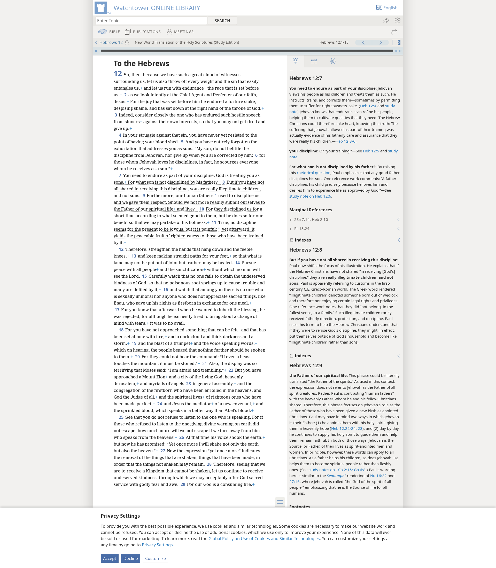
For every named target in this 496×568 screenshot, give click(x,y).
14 (238, 263)
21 (205, 363)
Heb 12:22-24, (344, 428)
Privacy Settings (157, 545)
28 (359, 428)
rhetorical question (313, 172)
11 (214, 222)
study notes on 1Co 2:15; (330, 469)
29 (183, 484)
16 (166, 289)
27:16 (294, 481)
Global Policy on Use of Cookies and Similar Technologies (264, 538)
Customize (155, 558)
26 (182, 437)
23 (189, 383)
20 (138, 357)
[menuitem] (397, 20)
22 (231, 370)
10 (202, 209)
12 (121, 249)
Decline (130, 558)
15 (145, 276)
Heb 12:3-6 (345, 141)
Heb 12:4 (368, 105)
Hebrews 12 (111, 42)
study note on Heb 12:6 (310, 196)
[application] (248, 51)
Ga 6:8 (359, 469)
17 (117, 310)
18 (121, 330)
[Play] (96, 51)
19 (134, 343)
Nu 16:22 (378, 475)
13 (134, 256)
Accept (109, 558)
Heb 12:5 (371, 150)
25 (121, 417)
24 (160, 404)
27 (163, 451)
